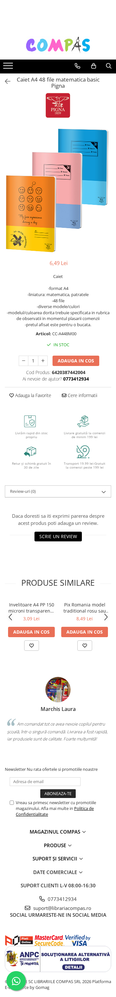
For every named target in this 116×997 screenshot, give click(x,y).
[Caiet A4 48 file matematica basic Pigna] (58, 190)
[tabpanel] (58, 190)
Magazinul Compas (56, 831)
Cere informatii (81, 395)
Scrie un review (58, 536)
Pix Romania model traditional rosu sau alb (84, 608)
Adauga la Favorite (32, 395)
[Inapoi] (5, 81)
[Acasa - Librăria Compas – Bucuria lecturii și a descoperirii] (58, 45)
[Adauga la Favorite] (31, 645)
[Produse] (9, 67)
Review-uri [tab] (23, 491)
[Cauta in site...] (109, 66)
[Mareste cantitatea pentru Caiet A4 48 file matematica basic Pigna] (43, 361)
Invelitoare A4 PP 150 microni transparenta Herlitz (31, 608)
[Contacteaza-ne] (77, 66)
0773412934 (61, 899)
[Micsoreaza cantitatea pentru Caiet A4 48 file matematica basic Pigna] (23, 361)
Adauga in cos (76, 361)
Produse (55, 845)
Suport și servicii (56, 858)
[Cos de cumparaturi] (94, 66)
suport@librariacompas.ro (61, 908)
